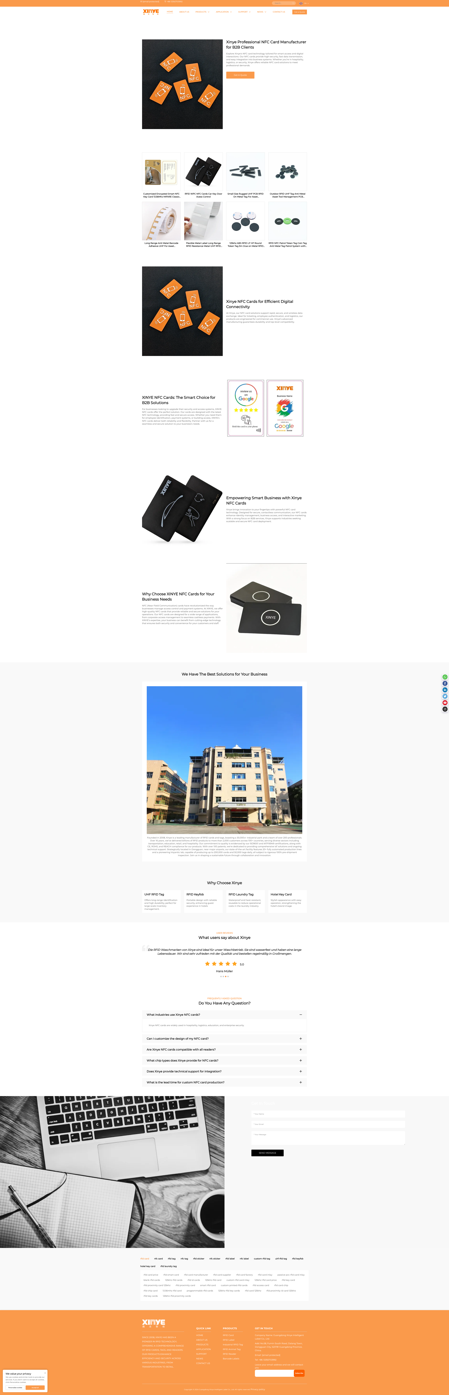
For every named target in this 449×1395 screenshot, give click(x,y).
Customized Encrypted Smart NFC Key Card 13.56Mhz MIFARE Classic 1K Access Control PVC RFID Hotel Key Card (161, 195)
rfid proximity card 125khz (157, 1285)
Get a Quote (299, 12)
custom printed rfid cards (234, 1285)
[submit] (293, 3)
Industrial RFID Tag (233, 1344)
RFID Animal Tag (232, 1349)
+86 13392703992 (175, 1)
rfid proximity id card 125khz (281, 1290)
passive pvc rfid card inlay (291, 1275)
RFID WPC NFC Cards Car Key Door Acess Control (203, 195)
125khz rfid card (213, 1280)
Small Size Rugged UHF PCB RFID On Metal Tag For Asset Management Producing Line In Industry (246, 195)
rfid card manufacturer (196, 1275)
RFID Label (228, 1340)
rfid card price (151, 1275)
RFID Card (228, 1335)
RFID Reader (229, 1354)
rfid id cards (194, 1280)
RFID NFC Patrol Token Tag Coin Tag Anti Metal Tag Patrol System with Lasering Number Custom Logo (288, 245)
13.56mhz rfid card (172, 1290)
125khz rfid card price (266, 1280)
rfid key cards (151, 1296)
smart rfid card (208, 1285)
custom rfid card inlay (237, 1280)
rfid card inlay (265, 1275)
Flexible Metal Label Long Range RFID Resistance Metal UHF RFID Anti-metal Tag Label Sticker (203, 245)
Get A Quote (240, 75)
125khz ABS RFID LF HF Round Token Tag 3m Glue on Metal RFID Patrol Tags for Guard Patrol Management (245, 245)
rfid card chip (281, 1285)
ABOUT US (184, 12)
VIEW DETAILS (161, 171)
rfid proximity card (185, 1285)
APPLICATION (222, 12)
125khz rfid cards (173, 1280)
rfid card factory (244, 1275)
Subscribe (299, 1373)
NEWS (260, 12)
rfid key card (288, 1280)
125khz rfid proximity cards (177, 1296)
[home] (151, 12)
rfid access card (261, 1285)
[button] (221, 976)
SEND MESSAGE (267, 1153)
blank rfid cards (152, 1280)
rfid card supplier (222, 1275)
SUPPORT (243, 12)
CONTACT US (279, 12)
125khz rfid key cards (229, 1290)
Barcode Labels (231, 1358)
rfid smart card (171, 1275)
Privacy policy (258, 1389)
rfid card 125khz (253, 1290)
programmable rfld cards (200, 1290)
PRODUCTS (201, 12)
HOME (170, 12)
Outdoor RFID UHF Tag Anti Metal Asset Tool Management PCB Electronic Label (287, 195)
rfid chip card (151, 1290)
